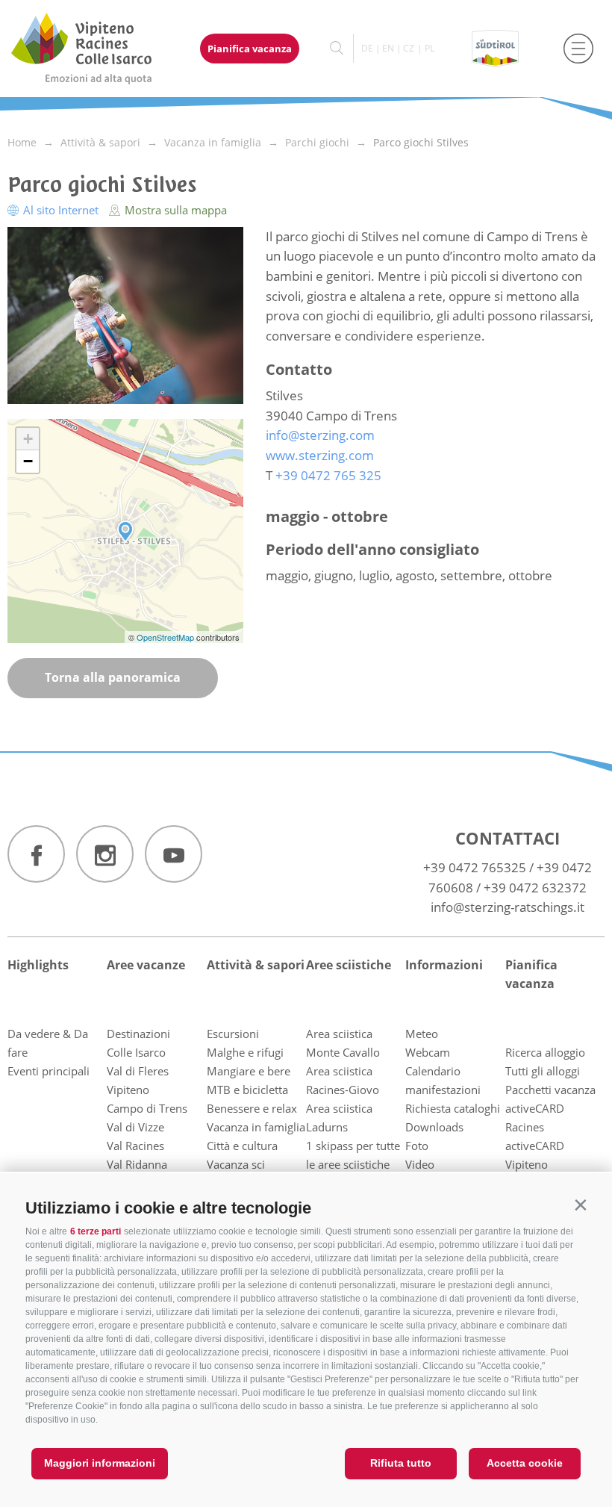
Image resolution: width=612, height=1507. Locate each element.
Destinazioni (138, 1033)
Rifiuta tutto (400, 1463)
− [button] (28, 461)
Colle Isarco (136, 1052)
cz (408, 48)
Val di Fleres (138, 1070)
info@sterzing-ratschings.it (507, 907)
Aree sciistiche (348, 965)
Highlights (38, 965)
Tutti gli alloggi (542, 1070)
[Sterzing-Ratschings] (95, 48)
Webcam (427, 1052)
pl (429, 48)
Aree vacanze (146, 965)
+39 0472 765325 (474, 867)
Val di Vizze (135, 1126)
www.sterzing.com (320, 455)
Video (419, 1164)
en (388, 48)
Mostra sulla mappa (174, 209)
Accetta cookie (525, 1463)
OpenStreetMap (166, 637)
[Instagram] (105, 854)
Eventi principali (48, 1070)
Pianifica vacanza (249, 48)
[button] (580, 1205)
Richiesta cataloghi (452, 1108)
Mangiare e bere (248, 1070)
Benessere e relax (252, 1108)
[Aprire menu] (578, 48)
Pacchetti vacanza (550, 1089)
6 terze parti (95, 1231)
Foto (416, 1145)
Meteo (421, 1033)
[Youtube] (173, 854)
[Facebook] (36, 854)
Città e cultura (242, 1145)
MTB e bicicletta (247, 1089)
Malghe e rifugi (245, 1052)
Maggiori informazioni (99, 1463)
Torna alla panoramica (113, 677)
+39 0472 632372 (535, 887)
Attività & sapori (256, 965)
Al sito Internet (61, 209)
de (367, 48)
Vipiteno (128, 1089)
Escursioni (233, 1033)
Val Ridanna (137, 1164)
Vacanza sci (236, 1164)
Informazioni (444, 965)
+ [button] (28, 438)
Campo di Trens (147, 1108)
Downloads (434, 1126)
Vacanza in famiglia (256, 1126)
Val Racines (135, 1145)
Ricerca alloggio (545, 1052)
